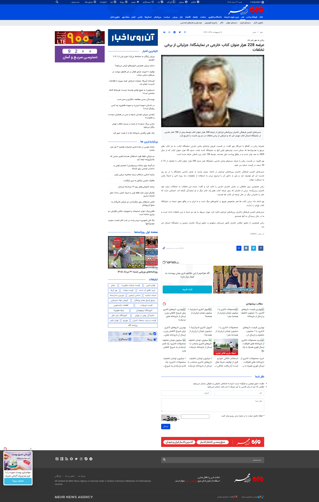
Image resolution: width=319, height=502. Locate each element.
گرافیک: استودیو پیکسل (226, 497)
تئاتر (221, 22)
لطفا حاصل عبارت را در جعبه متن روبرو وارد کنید (242, 416)
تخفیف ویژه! (18, 481)
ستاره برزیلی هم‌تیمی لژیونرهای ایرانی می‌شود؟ (135, 65)
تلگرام (193, 2)
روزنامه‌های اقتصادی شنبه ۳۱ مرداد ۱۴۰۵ (136, 272)
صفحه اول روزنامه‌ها (146, 232)
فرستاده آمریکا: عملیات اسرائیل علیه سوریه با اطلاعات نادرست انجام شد (132, 82)
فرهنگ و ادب (251, 17)
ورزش (174, 17)
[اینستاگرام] (81, 459)
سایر (254, 32)
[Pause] (217, 291)
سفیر (113, 285)
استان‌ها (148, 17)
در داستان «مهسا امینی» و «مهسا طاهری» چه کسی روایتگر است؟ (133, 107)
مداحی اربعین (135, 295)
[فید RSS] (66, 459)
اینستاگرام (147, 2)
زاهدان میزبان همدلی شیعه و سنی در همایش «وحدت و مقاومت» (131, 116)
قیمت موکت (128, 290)
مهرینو (125, 320)
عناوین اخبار (258, 22)
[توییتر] (76, 459)
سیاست (167, 17)
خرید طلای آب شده (147, 290)
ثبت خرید (187, 289)
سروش (182, 2)
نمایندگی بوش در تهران (144, 315)
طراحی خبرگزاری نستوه (250, 497)
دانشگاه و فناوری (215, 17)
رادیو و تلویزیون (211, 22)
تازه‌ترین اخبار (150, 51)
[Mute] (221, 291)
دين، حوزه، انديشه (231, 17)
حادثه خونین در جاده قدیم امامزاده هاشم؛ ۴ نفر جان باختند (132, 148)
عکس (140, 17)
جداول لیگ (89, 2)
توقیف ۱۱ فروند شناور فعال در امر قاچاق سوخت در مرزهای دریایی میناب (133, 73)
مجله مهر (125, 17)
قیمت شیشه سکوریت (130, 285)
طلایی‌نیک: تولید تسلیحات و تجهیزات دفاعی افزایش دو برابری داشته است (131, 213)
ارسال (165, 426)
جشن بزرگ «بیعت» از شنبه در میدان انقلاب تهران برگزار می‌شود (133, 125)
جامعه (195, 17)
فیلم (133, 17)
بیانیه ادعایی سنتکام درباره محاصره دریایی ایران (134, 174)
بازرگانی (58, 476)
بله (159, 2)
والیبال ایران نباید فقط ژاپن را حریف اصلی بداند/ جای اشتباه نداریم (132, 194)
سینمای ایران (245, 22)
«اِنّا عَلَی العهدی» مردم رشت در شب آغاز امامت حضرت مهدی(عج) (131, 222)
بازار (181, 17)
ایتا (111, 2)
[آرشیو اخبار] (62, 459)
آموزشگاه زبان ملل (119, 315)
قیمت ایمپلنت (146, 305)
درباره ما (81, 476)
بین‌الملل (157, 17)
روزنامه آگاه (133, 325)
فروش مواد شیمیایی (119, 300)
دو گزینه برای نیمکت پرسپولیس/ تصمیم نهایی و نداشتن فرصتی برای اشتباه (134, 167)
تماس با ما (69, 476)
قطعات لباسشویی (120, 305)
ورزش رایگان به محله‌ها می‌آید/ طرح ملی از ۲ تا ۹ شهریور (134, 58)
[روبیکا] (71, 459)
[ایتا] (57, 459)
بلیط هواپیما (119, 310)
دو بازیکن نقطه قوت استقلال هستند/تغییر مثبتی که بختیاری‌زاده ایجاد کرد (132, 158)
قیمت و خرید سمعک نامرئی (144, 320)
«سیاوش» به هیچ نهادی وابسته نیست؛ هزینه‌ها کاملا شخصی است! (132, 92)
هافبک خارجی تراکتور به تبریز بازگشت (139, 180)
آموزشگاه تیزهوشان (144, 310)
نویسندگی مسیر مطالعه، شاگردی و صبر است (136, 99)
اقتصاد (188, 17)
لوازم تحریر (150, 285)
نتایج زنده (103, 2)
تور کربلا (113, 290)
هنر (242, 17)
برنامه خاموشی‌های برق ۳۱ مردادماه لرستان (136, 187)
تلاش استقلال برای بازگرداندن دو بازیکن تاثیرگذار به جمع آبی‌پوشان (133, 203)
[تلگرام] (91, 459)
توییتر (133, 2)
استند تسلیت (150, 295)
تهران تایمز (114, 320)
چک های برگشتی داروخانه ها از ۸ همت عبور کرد (134, 133)
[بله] (86, 459)
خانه (261, 17)
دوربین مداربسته (117, 295)
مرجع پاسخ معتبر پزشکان (144, 300)
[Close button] (30, 449)
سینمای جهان (231, 22)
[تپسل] (164, 262)
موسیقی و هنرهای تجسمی (191, 22)
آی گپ (169, 2)
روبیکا (122, 2)
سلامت (203, 17)
